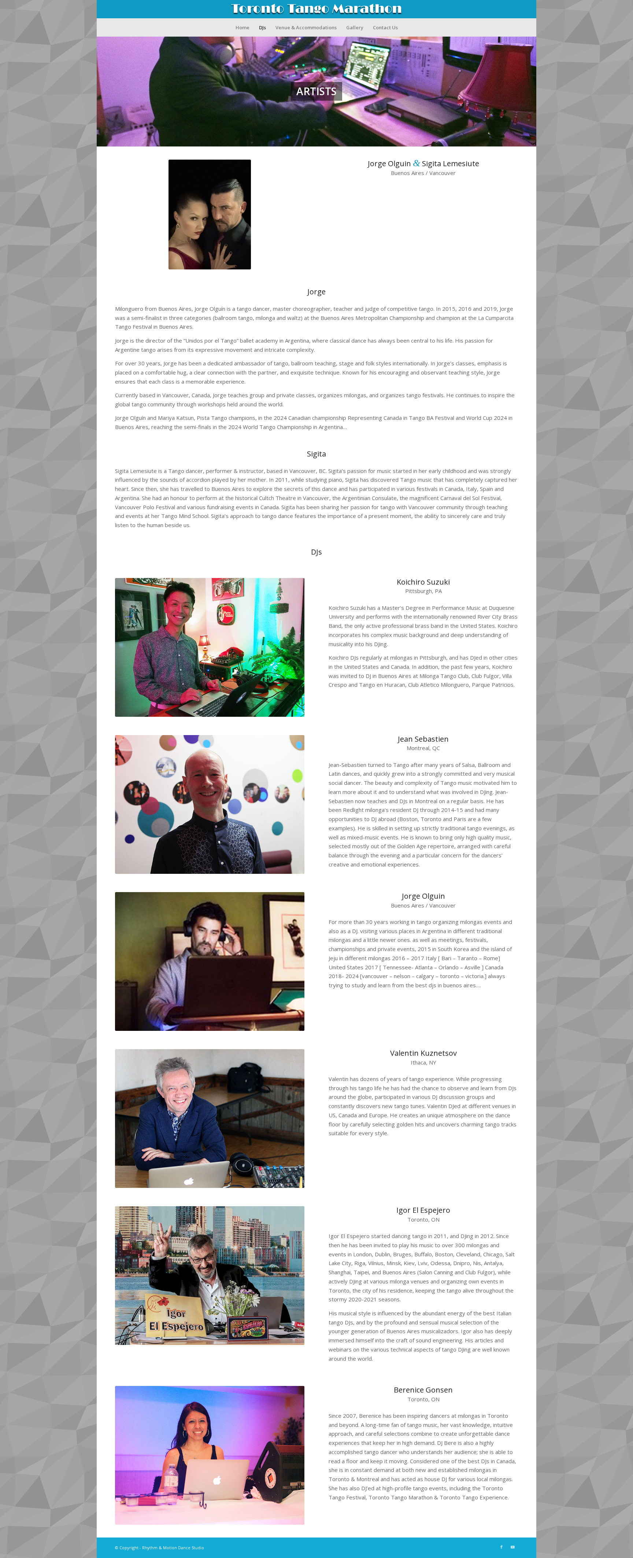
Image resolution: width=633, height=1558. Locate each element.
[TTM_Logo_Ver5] (316, 9)
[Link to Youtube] (512, 1547)
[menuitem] (242, 27)
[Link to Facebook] (501, 1547)
